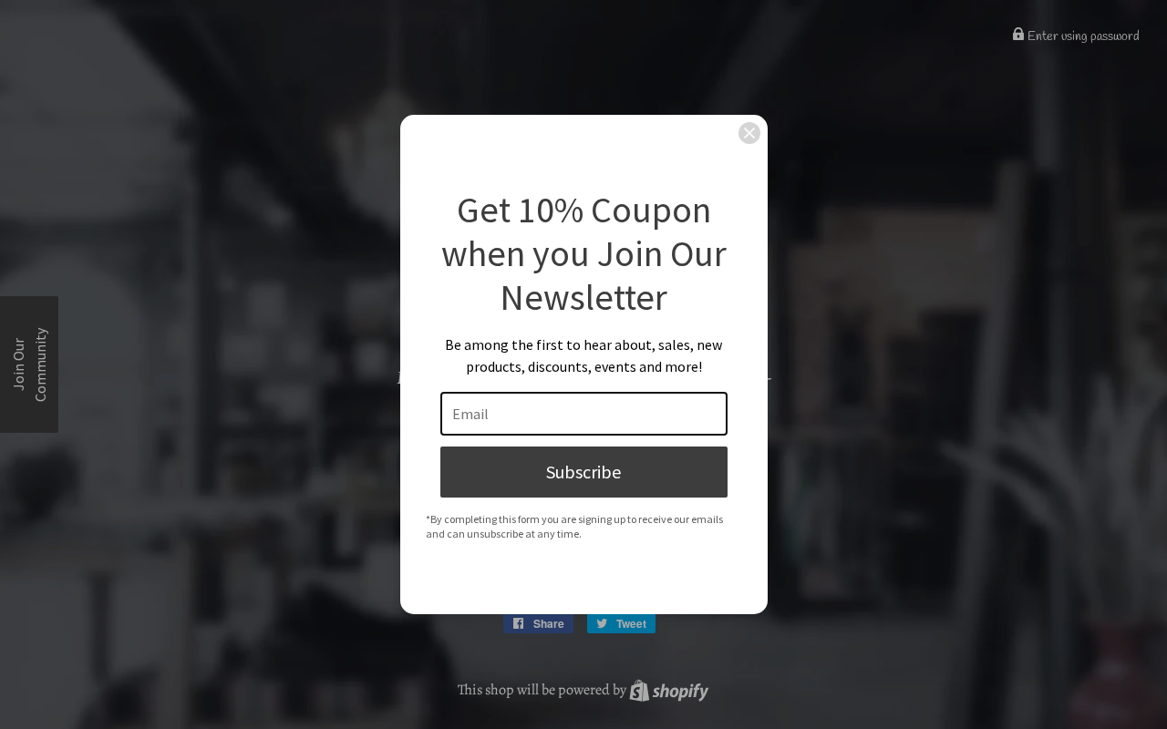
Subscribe (583, 471)
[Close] (749, 133)
